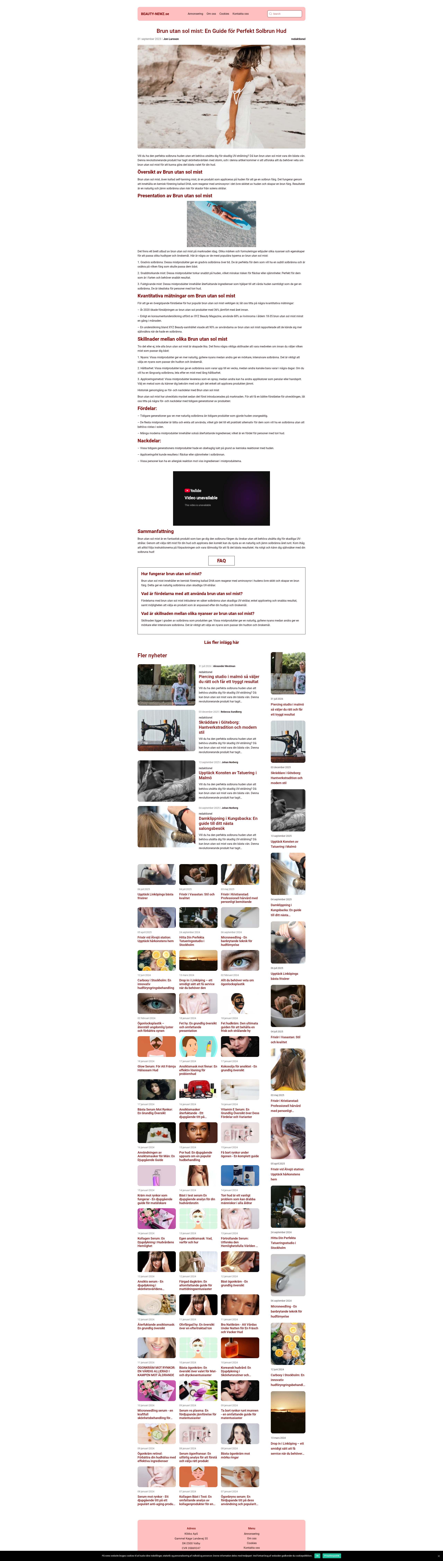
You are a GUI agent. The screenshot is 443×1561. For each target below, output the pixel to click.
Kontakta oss (241, 13)
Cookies (224, 13)
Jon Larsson (171, 39)
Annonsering (195, 13)
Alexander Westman (224, 666)
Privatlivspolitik (331, 1556)
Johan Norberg (230, 762)
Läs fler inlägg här (221, 642)
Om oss (211, 13)
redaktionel (298, 39)
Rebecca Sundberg (231, 711)
